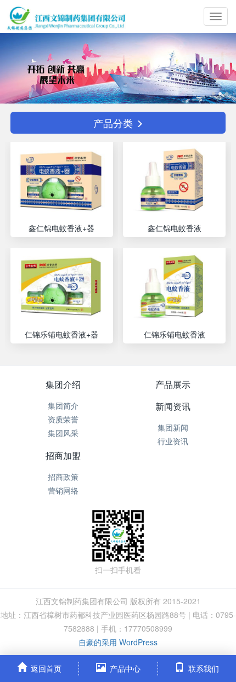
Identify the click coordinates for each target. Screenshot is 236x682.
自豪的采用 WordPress (118, 642)
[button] (18, 68)
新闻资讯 (172, 406)
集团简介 (63, 405)
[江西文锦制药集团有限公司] (65, 16)
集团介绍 (63, 384)
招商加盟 (63, 455)
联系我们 (203, 668)
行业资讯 (173, 440)
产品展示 (172, 384)
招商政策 (63, 476)
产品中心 (125, 668)
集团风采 (63, 432)
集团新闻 (173, 427)
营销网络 (63, 490)
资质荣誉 (63, 419)
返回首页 (46, 668)
